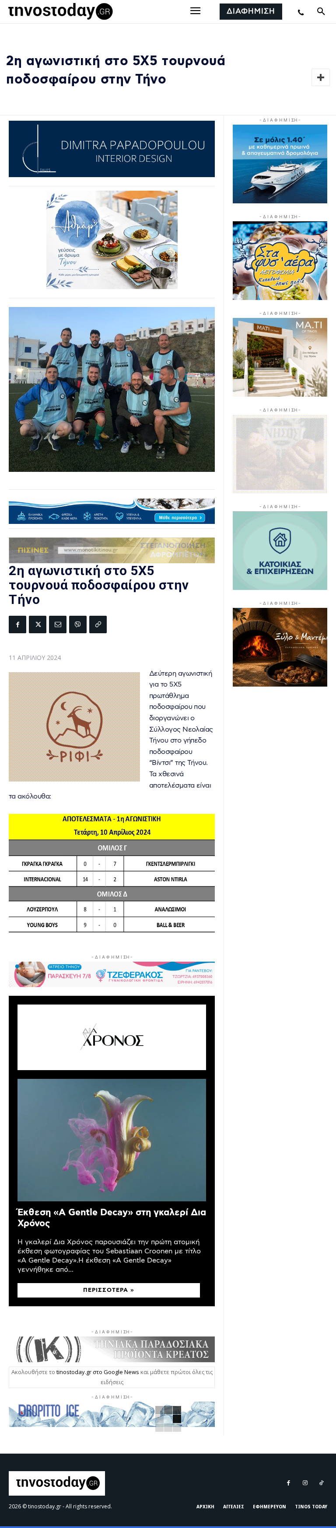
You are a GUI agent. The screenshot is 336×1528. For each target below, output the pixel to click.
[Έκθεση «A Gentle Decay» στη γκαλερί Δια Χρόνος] (112, 1140)
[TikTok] (321, 1483)
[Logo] (59, 11)
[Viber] (78, 624)
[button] (321, 11)
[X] (37, 624)
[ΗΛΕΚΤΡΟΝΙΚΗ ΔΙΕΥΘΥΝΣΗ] (57, 624)
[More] (321, 77)
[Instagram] (305, 1483)
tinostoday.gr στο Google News (97, 1372)
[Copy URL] (98, 624)
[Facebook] (17, 624)
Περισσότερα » (108, 1290)
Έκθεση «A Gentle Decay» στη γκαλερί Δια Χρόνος (112, 1218)
